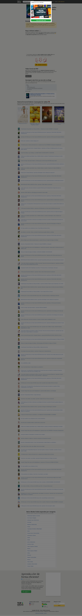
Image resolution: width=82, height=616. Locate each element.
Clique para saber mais (41, 20)
